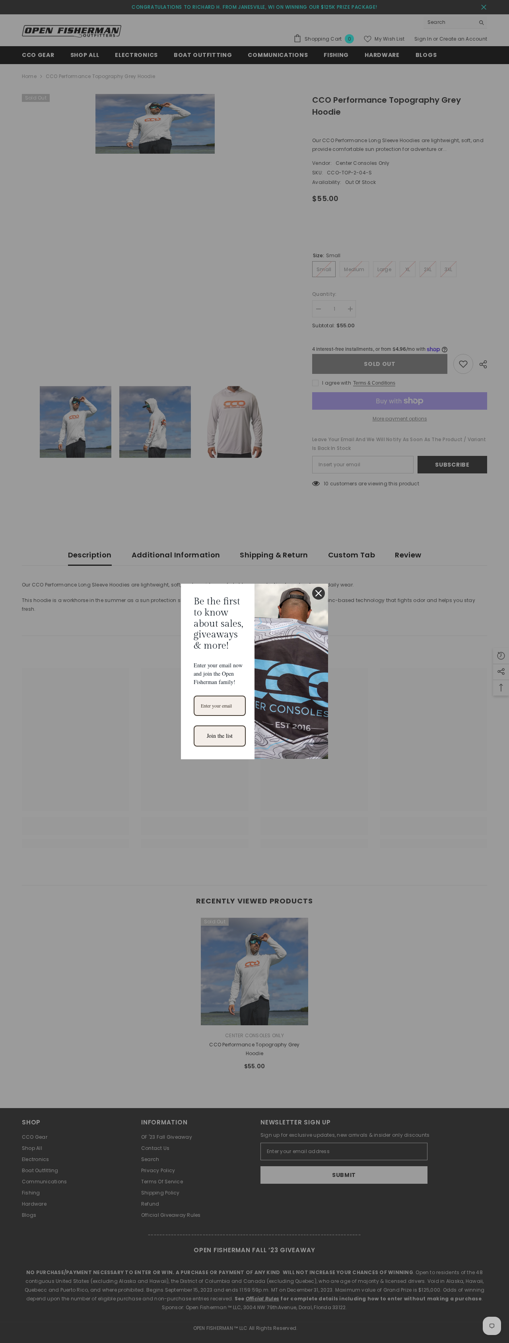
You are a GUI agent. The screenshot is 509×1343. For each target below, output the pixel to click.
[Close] (318, 593)
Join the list (220, 735)
